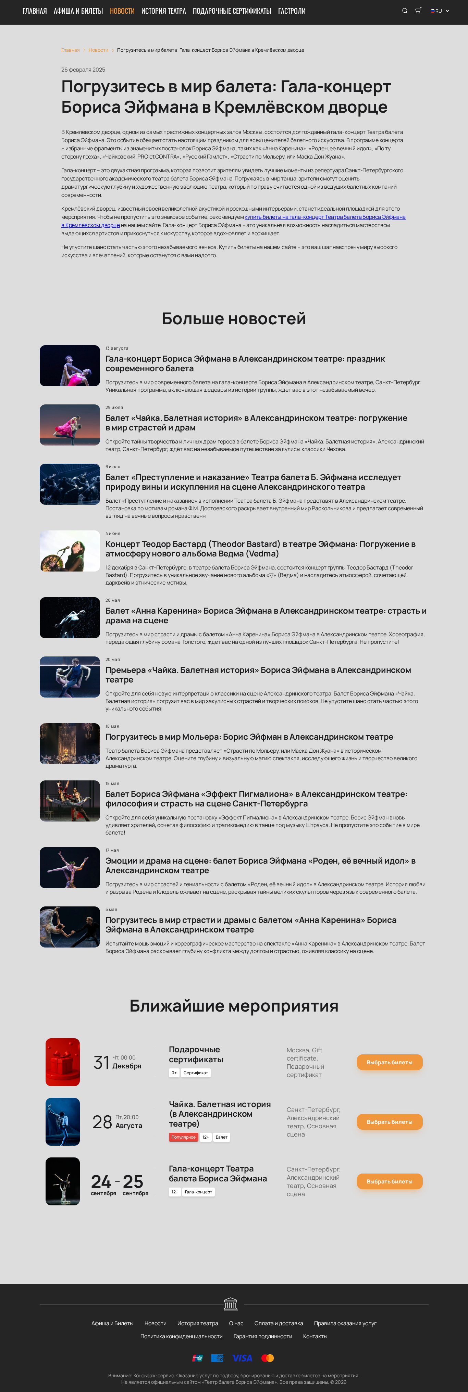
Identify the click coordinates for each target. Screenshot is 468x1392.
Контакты (315, 1336)
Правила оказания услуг (345, 1323)
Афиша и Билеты (78, 11)
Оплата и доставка (279, 1323)
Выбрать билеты (389, 1062)
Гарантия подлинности (263, 1336)
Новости (122, 11)
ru (438, 11)
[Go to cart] (418, 11)
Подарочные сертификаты (232, 11)
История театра (163, 11)
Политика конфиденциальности (181, 1336)
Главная (35, 11)
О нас (236, 1323)
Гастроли (292, 11)
